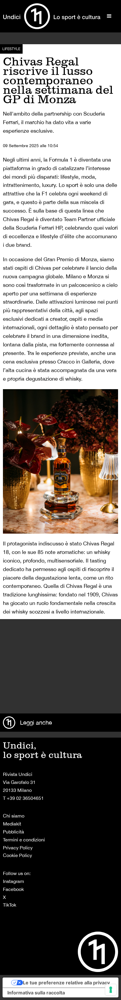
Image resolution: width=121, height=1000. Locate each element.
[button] (109, 16)
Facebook (13, 889)
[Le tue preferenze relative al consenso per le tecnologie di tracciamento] (110, 989)
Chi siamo (13, 815)
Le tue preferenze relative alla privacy (66, 983)
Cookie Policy (17, 855)
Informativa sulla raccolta (36, 993)
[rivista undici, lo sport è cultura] (51, 16)
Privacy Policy (18, 847)
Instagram (13, 881)
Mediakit (12, 823)
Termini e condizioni (24, 839)
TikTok (9, 904)
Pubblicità (13, 831)
